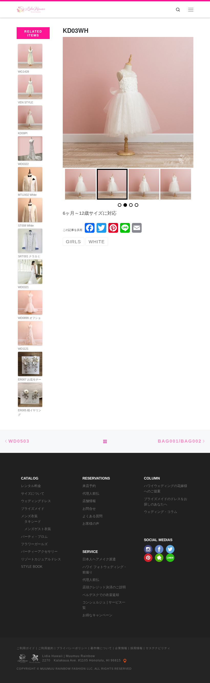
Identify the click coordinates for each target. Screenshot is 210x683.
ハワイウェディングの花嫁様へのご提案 (165, 488)
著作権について (101, 648)
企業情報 (121, 648)
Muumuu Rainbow (80, 656)
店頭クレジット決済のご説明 (104, 587)
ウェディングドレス (36, 501)
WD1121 (23, 348)
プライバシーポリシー (72, 648)
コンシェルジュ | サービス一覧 (103, 605)
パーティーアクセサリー (39, 551)
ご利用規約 (46, 648)
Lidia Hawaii (52, 656)
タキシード (32, 521)
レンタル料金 (31, 486)
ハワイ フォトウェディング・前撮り (104, 569)
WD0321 (23, 287)
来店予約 (89, 486)
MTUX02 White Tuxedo (27, 197)
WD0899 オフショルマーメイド (29, 320)
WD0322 (23, 163)
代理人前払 (90, 493)
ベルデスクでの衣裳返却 (100, 595)
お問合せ (89, 509)
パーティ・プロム (34, 537)
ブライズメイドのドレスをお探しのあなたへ (165, 501)
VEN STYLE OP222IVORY (26, 104)
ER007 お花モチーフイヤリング (29, 381)
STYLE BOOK (32, 567)
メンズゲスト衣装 (37, 529)
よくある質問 (92, 516)
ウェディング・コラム (160, 512)
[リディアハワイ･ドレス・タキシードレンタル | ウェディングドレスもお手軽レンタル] (31, 8)
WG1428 (23, 71)
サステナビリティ (158, 648)
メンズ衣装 (29, 516)
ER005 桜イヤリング (29, 412)
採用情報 (136, 648)
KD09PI (22, 133)
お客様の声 (90, 523)
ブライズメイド (32, 509)
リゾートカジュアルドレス (41, 559)
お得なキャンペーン (97, 615)
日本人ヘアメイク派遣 (99, 559)
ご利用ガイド (26, 648)
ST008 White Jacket (26, 227)
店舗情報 (89, 501)
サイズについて (32, 493)
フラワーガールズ (34, 544)
